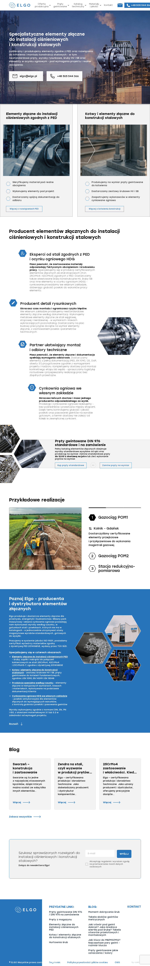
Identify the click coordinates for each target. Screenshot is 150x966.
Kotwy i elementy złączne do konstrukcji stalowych (65, 936)
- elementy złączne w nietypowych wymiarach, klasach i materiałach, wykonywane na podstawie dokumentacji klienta (39, 687)
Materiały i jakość (94, 5)
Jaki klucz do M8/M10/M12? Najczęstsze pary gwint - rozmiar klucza (104, 943)
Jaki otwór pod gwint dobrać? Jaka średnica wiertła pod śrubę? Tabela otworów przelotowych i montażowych (104, 929)
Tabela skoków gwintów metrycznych (103, 918)
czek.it (138, 962)
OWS (117, 962)
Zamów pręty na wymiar (115, 465)
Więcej (17, 802)
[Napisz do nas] (120, 5)
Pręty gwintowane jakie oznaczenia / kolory (103, 951)
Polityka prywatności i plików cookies (87, 962)
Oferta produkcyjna (41, 5)
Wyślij (124, 853)
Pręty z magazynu (60, 919)
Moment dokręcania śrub (104, 912)
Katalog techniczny (78, 5)
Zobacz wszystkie (20, 816)
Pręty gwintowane (60, 5)
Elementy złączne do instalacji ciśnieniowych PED (63, 927)
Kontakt (108, 5)
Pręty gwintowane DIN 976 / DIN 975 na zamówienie (65, 913)
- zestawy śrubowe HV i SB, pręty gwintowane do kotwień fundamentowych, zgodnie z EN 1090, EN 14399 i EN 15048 (37, 674)
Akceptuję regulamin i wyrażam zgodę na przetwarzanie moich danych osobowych (109, 864)
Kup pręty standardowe (70, 465)
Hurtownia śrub (58, 942)
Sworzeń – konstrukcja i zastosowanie (25, 768)
